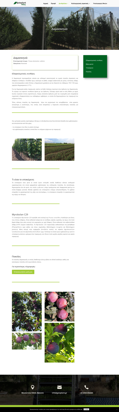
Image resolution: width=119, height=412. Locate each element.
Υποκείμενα (89, 68)
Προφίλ (53, 3)
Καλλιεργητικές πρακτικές (79, 3)
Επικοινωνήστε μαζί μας (23, 272)
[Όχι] (117, 409)
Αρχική (45, 3)
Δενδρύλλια (63, 3)
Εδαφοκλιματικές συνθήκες (94, 60)
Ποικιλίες (88, 72)
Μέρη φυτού (89, 64)
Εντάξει (86, 409)
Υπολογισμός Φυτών (100, 3)
